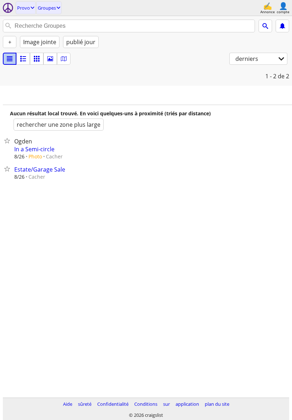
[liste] (9, 59)
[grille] (36, 59)
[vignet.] (23, 59)
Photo (35, 156)
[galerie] (50, 59)
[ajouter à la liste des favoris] (8, 140)
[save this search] (282, 26)
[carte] (64, 59)
